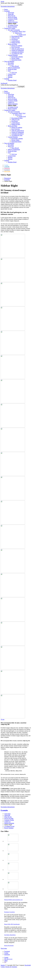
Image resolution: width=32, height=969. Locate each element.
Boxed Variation (12, 108)
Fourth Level (22, 116)
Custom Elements (13, 137)
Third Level (18, 115)
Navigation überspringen (8, 6)
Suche (2, 1)
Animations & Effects (17, 133)
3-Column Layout (13, 107)
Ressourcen (7, 178)
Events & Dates (12, 151)
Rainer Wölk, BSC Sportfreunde (12, 924)
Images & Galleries (16, 127)
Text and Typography (14, 111)
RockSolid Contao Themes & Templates (16, 966)
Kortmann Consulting (9, 912)
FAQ (9, 152)
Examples (7, 93)
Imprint (3, 965)
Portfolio (6, 160)
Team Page (11, 94)
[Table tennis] (13, 870)
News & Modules (9, 143)
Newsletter (11, 145)
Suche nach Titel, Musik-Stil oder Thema (12, 3)
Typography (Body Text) (18, 113)
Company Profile (12, 100)
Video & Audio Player (17, 130)
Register (10, 157)
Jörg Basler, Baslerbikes (10, 934)
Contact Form (12, 156)
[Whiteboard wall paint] (13, 860)
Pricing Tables (15, 140)
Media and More (12, 126)
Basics (6, 91)
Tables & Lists (15, 119)
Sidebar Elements (13, 104)
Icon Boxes (14, 121)
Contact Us (11, 102)
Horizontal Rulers (16, 141)
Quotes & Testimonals (17, 132)
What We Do (11, 97)
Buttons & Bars (15, 124)
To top (2, 719)
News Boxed (15, 148)
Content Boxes (15, 122)
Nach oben (4, 948)
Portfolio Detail (12, 162)
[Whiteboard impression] (13, 850)
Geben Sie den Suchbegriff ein (9, 85)
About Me (11, 96)
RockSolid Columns (17, 138)
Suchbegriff (4, 83)
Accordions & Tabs (16, 135)
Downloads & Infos (16, 118)
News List (11, 146)
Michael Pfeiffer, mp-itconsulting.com (13, 899)
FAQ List (14, 154)
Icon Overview (15, 129)
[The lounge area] (13, 841)
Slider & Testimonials (14, 149)
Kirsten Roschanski (9, 945)
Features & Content (9, 110)
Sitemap (10, 159)
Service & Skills (12, 99)
